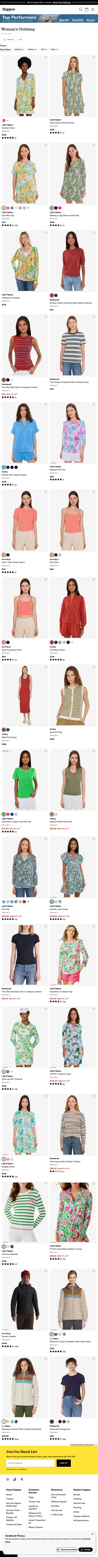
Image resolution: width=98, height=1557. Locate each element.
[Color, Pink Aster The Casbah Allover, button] (4, 120)
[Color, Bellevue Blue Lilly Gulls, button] (12, 902)
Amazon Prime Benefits (13, 1511)
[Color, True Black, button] (60, 1422)
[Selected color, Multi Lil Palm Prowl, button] (52, 208)
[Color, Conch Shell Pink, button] (8, 1159)
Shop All (90, 20)
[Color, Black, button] (16, 467)
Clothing (17, 49)
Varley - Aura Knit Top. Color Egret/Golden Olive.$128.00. (73, 705)
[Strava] (22, 1479)
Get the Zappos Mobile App (13, 1504)
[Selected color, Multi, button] (4, 1159)
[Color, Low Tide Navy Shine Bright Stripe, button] (12, 1247)
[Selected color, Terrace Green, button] (4, 814)
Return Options (36, 1527)
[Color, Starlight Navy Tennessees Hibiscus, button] (60, 902)
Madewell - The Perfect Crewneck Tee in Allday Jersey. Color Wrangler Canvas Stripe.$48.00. (73, 356)
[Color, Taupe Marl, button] (60, 642)
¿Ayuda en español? (33, 1507)
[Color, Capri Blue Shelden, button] (8, 902)
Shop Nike (64, 20)
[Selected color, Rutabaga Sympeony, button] (4, 208)
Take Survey (56, 1510)
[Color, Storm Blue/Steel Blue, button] (64, 1334)
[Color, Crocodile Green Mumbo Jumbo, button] (12, 1159)
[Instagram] (7, 1479)
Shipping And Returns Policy (35, 1514)
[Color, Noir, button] (56, 208)
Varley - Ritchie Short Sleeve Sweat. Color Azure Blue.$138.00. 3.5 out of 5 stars (25, 444)
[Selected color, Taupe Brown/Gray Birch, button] (52, 1334)
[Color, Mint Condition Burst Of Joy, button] (16, 814)
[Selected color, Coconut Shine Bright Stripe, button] (4, 1247)
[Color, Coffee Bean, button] (8, 467)
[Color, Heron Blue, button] (8, 730)
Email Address (15, 1463)
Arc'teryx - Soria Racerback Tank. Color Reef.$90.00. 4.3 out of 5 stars (25, 619)
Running (77, 1507)
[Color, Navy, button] (12, 467)
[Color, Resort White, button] (16, 208)
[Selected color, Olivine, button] (52, 814)
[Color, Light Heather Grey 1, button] (68, 1422)
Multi (53, 49)
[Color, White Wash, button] (56, 1422)
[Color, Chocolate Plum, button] (64, 1422)
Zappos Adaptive (81, 1516)
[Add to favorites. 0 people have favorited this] (46, 57)
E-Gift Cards (57, 1514)
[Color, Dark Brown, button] (56, 295)
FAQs (31, 1497)
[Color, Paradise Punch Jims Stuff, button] (8, 208)
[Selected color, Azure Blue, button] (4, 467)
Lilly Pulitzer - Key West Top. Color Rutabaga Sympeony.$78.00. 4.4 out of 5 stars (25, 184)
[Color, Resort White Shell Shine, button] (56, 902)
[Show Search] (80, 9)
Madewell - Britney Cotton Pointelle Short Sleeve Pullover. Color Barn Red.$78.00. (73, 270)
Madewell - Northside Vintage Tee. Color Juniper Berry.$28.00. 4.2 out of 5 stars (73, 1398)
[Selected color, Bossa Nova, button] (52, 642)
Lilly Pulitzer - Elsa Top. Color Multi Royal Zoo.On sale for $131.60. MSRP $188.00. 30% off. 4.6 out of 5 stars (25, 878)
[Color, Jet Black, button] (8, 380)
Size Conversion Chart (58, 1496)
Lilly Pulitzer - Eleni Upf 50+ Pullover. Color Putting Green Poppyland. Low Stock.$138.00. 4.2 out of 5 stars (25, 1048)
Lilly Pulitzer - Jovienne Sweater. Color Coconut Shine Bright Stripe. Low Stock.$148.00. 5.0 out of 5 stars (25, 1223)
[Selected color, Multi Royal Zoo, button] (52, 902)
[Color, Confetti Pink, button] (24, 208)
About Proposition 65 (37, 1521)
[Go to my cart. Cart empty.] (86, 9)
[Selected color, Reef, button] (4, 555)
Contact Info (34, 1501)
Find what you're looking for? (82, 1445)
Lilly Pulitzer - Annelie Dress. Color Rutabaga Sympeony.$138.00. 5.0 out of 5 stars (25, 97)
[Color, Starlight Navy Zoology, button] (20, 208)
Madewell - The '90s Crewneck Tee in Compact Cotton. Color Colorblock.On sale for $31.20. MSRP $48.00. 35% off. (25, 963)
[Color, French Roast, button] (24, 902)
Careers (10, 1499)
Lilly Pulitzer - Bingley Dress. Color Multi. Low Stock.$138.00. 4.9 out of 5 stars (25, 1136)
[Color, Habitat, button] (60, 555)
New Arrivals (79, 1503)
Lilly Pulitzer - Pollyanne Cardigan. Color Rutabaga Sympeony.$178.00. (25, 270)
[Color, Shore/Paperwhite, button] (60, 1334)
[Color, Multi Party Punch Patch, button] (16, 902)
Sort (20, 39)
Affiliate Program (59, 1501)
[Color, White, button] (12, 380)
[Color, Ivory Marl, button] (64, 642)
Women (31, 49)
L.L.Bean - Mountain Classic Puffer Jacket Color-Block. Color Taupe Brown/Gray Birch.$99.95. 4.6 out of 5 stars (25, 1398)
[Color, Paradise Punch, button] (8, 814)
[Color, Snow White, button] (56, 814)
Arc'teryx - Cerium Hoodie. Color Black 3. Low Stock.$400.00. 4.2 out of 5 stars (25, 1311)
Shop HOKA (77, 20)
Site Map (55, 1506)
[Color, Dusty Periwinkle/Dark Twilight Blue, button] (56, 1334)
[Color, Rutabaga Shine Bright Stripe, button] (8, 1247)
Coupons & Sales (14, 1524)
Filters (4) (10, 39)
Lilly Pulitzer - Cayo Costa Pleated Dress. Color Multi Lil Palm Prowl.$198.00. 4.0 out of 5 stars (73, 97)
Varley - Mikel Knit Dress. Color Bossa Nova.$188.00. (25, 705)
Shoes (76, 1512)
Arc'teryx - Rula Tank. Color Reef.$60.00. (73, 531)
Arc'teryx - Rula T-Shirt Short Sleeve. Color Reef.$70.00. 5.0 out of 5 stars (25, 531)
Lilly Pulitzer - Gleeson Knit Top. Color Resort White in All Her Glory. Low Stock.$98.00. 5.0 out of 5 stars (73, 444)
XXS (42, 49)
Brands (77, 1494)
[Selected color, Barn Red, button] (52, 295)
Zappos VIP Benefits (11, 1518)
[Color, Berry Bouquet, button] (60, 208)
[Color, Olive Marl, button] (56, 642)
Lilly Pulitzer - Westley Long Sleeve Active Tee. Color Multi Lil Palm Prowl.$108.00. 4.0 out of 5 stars (73, 184)
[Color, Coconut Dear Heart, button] (20, 902)
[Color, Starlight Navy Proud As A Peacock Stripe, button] (8, 1072)
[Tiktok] (15, 1479)
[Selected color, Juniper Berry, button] (52, 1422)
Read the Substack (62, 2)
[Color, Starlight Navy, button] (12, 814)
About (9, 1494)
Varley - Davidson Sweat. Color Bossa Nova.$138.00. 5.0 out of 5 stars (73, 619)
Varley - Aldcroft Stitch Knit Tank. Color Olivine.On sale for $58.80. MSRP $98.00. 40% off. (73, 791)
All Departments (81, 1520)
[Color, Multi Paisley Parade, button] (12, 208)
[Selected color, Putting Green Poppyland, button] (4, 1072)
